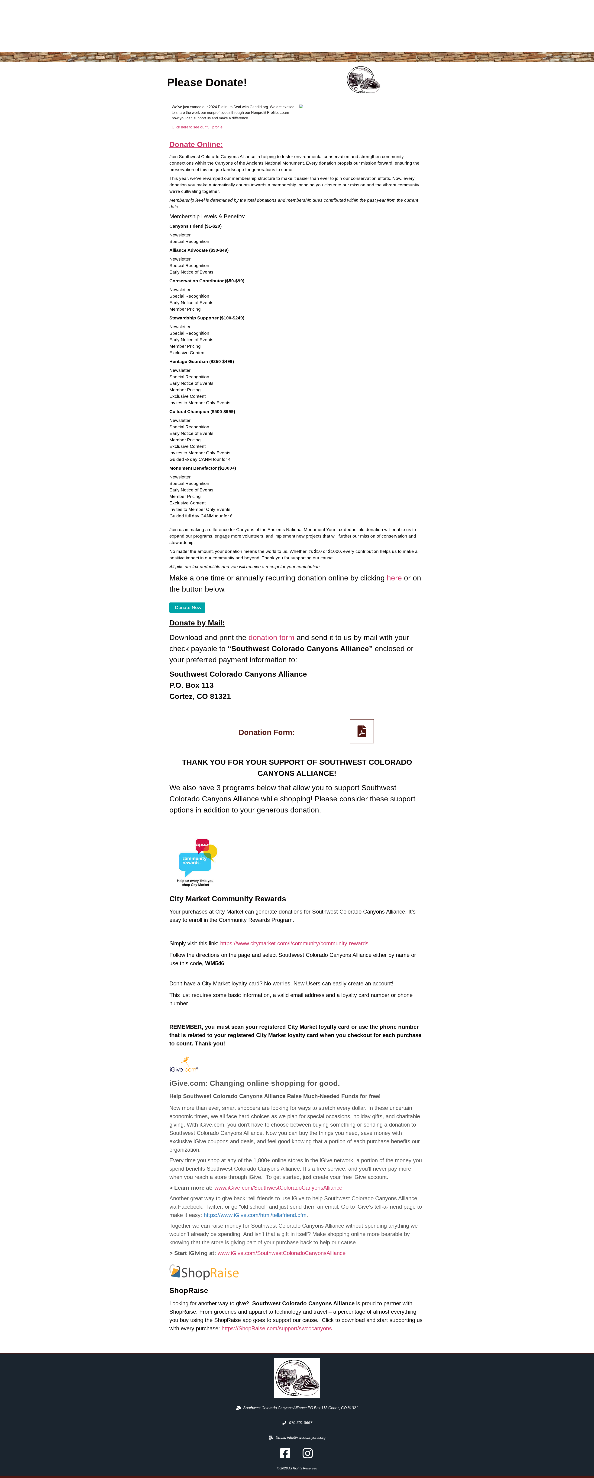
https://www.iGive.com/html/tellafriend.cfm (255, 1215)
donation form (271, 637)
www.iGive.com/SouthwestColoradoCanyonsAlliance (278, 1188)
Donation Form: (267, 732)
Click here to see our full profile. (197, 127)
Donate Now (188, 607)
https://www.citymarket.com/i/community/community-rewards (294, 943)
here (394, 578)
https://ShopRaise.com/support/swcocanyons (277, 1328)
